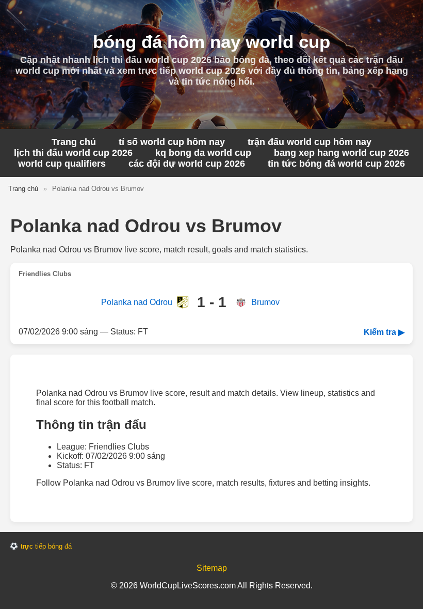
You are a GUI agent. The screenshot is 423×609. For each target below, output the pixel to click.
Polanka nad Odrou (136, 302)
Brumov (265, 302)
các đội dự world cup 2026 (186, 163)
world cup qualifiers (62, 163)
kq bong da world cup (203, 153)
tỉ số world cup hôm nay (172, 142)
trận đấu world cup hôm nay (309, 142)
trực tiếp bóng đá (46, 546)
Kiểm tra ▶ (384, 332)
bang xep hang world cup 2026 (341, 153)
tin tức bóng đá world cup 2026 (336, 163)
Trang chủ (74, 142)
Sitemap (212, 568)
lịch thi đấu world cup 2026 (73, 153)
